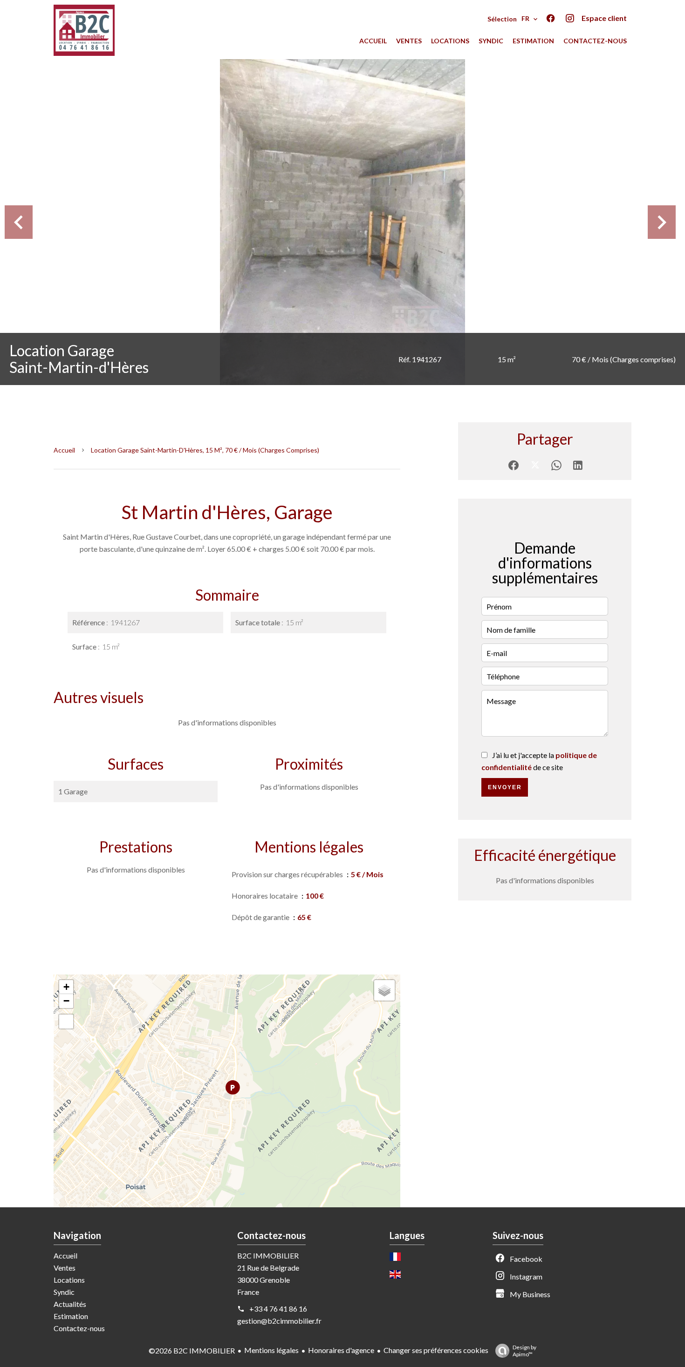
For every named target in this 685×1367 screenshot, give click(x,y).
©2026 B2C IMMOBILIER (192, 1350)
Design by (524, 1351)
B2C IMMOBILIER (268, 1255)
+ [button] (66, 987)
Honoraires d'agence (341, 1350)
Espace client (604, 18)
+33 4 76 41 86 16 (278, 1308)
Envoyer (505, 787)
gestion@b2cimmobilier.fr (279, 1320)
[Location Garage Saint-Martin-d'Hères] (342, 222)
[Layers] (384, 990)
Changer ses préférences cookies (436, 1350)
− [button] (66, 1001)
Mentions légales (271, 1350)
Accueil (64, 450)
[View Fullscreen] (66, 1022)
